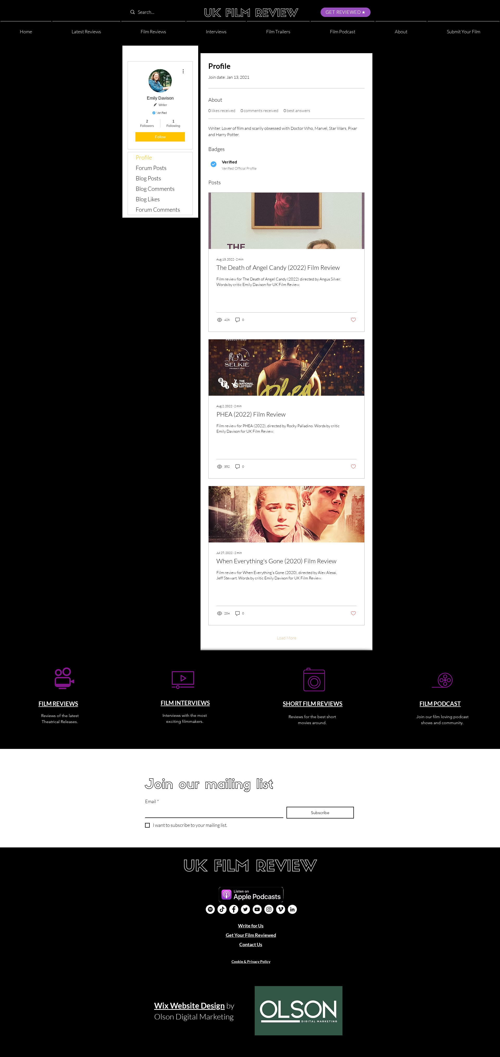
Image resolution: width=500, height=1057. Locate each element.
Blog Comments (155, 188)
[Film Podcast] (210, 909)
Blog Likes (148, 199)
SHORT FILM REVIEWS (312, 703)
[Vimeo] (280, 909)
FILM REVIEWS (58, 703)
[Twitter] (245, 909)
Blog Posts (148, 178)
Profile (144, 157)
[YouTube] (257, 909)
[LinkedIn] (292, 909)
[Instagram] (268, 909)
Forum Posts (151, 167)
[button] (401, 29)
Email (152, 801)
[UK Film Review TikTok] (222, 909)
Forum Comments (158, 209)
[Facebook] (233, 909)
